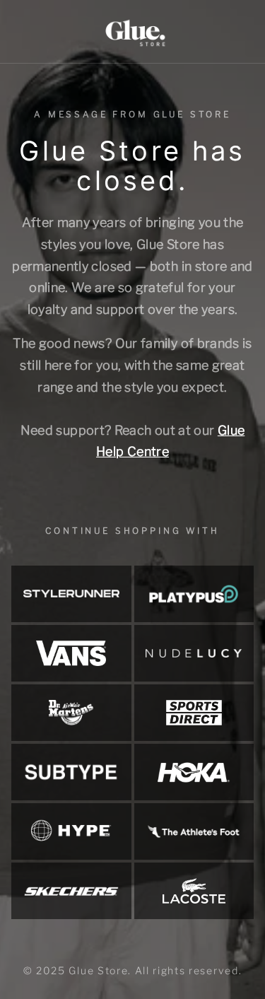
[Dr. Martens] (71, 712)
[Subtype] (71, 772)
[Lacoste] (194, 891)
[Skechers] (71, 891)
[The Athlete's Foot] (194, 831)
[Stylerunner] (71, 594)
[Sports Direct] (194, 712)
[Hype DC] (71, 831)
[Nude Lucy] (194, 653)
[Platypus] (194, 594)
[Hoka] (194, 772)
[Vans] (71, 653)
